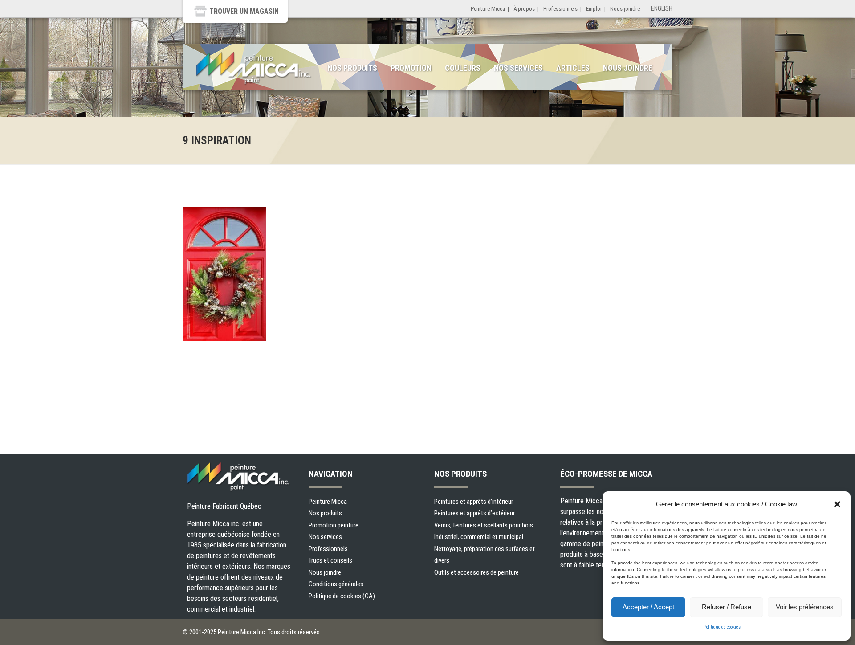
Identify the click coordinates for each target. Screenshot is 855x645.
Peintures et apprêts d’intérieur (473, 502)
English (661, 8)
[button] (837, 504)
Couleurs (462, 68)
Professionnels (560, 8)
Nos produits (352, 68)
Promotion (411, 68)
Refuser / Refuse (726, 607)
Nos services (518, 68)
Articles (573, 68)
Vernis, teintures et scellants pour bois (483, 525)
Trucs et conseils (330, 560)
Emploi (594, 8)
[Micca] (254, 69)
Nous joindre (625, 8)
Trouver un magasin (244, 11)
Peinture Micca (488, 8)
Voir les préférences (805, 607)
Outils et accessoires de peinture (476, 572)
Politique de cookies (722, 627)
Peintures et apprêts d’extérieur (474, 513)
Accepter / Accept (648, 607)
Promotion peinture (333, 525)
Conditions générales (336, 584)
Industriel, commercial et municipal (478, 537)
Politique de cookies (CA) (342, 596)
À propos (524, 8)
